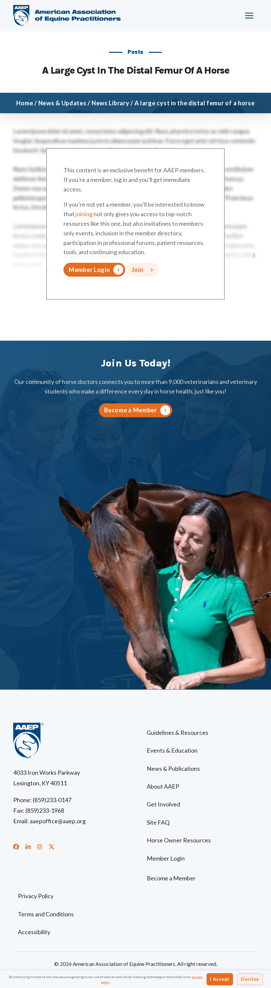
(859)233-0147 (52, 799)
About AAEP (163, 786)
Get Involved (163, 804)
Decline (250, 979)
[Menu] (249, 15)
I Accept (220, 979)
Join (137, 269)
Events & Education (172, 750)
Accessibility (34, 932)
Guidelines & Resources (177, 732)
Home (24, 103)
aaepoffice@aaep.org (58, 821)
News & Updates (62, 103)
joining (84, 214)
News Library (111, 103)
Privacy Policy (36, 896)
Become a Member (171, 878)
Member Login (89, 269)
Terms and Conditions (46, 914)
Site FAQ (158, 822)
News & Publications (173, 768)
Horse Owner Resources (179, 840)
